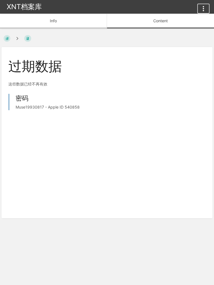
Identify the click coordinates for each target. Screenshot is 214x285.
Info (53, 20)
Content (160, 20)
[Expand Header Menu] (203, 9)
